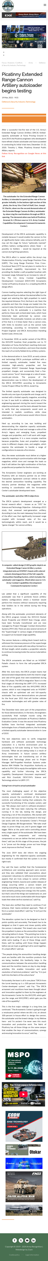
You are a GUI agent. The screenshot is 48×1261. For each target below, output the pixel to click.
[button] (45, 5)
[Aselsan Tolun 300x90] (24, 1163)
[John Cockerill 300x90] (24, 1210)
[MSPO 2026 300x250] (24, 1064)
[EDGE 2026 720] (24, 15)
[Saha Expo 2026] (24, 29)
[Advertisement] (25, 119)
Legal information (32, 1255)
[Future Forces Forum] (24, 36)
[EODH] (24, 1126)
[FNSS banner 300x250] (24, 1186)
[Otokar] (24, 1149)
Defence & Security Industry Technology (18, 101)
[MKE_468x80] (24, 44)
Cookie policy (14, 1255)
